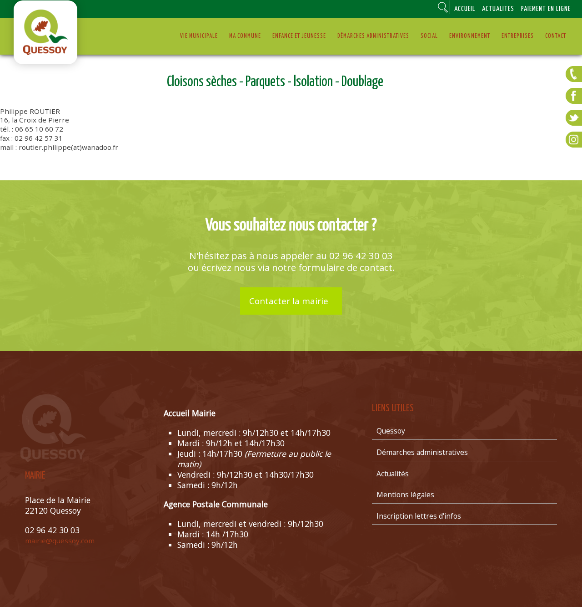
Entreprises (518, 36)
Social (429, 36)
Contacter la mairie (288, 301)
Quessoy (390, 431)
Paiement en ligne (546, 8)
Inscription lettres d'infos (418, 516)
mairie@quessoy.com (60, 540)
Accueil (464, 8)
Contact (555, 36)
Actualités (498, 8)
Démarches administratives (373, 36)
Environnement (469, 36)
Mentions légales (405, 495)
